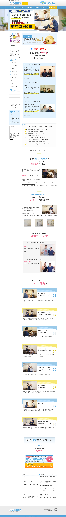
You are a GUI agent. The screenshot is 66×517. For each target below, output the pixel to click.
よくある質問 (13, 77)
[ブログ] (15, 113)
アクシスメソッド (15, 121)
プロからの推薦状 (14, 74)
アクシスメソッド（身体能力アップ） (15, 105)
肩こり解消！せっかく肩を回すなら (46, 485)
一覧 (19, 57)
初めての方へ (21, 7)
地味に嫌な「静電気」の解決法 (45, 494)
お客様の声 (13, 68)
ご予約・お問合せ (53, 7)
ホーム (13, 7)
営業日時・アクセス (45, 7)
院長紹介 (37, 7)
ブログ (12, 83)
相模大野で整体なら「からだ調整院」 (33, 516)
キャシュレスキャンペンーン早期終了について (15, 51)
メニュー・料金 (29, 7)
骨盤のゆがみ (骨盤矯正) (15, 101)
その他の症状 (13, 107)
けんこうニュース (15, 122)
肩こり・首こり (14, 117)
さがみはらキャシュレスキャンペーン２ (15, 55)
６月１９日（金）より (14, 47)
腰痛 (12, 115)
